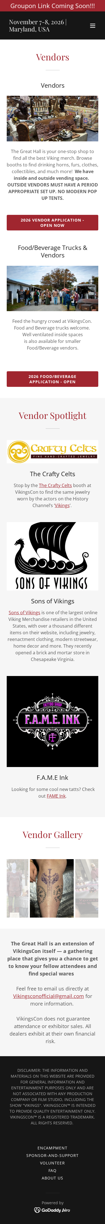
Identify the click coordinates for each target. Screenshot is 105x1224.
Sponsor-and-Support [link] (52, 1155)
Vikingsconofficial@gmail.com (48, 996)
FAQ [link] (52, 1170)
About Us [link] (52, 1178)
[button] (92, 25)
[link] (39, 30)
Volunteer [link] (52, 1163)
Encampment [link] (53, 1148)
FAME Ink (56, 796)
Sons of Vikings (24, 612)
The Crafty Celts (55, 485)
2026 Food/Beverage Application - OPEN (52, 379)
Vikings (62, 505)
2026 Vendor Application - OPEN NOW (52, 222)
